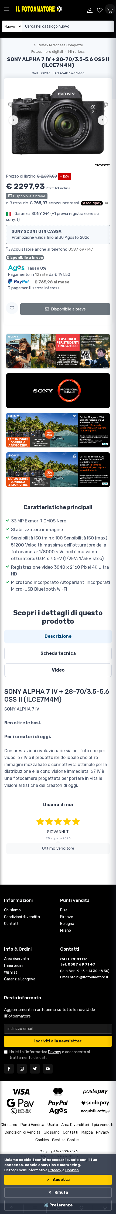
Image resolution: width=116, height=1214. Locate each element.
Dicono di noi (58, 804)
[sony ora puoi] (58, 390)
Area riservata (16, 965)
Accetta (61, 1179)
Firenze (66, 923)
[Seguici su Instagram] (22, 1074)
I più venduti (102, 1130)
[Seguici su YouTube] (48, 1074)
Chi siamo (12, 916)
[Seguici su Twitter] (35, 1074)
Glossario (52, 1138)
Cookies (42, 1146)
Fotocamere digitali (47, 52)
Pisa (63, 916)
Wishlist (10, 978)
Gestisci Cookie (65, 1146)
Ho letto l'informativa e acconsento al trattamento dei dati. (49, 1061)
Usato (52, 1130)
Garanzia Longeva (19, 985)
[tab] (58, 636)
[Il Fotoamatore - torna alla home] (50, 9)
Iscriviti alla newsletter (57, 1047)
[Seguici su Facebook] (9, 1074)
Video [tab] (58, 670)
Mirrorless (76, 52)
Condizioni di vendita (22, 923)
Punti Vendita (32, 1130)
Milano (65, 936)
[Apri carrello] (110, 9)
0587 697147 (81, 249)
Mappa (87, 1138)
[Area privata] (90, 9)
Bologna (67, 929)
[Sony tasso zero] (58, 430)
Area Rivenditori (75, 1130)
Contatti (11, 929)
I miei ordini (13, 971)
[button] (12, 308)
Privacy (54, 1058)
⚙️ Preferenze (58, 1205)
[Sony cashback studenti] (58, 351)
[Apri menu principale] (6, 9)
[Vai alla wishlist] (100, 9)
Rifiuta (61, 1192)
